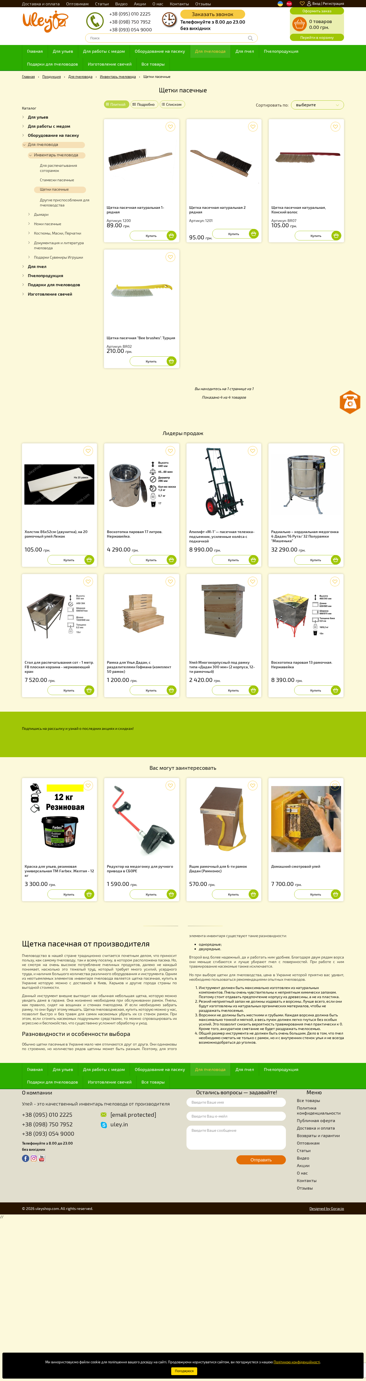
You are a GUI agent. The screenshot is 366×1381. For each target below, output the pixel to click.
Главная (35, 51)
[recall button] (350, 402)
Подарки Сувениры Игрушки (58, 257)
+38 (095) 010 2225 (130, 14)
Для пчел (245, 51)
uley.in (119, 1123)
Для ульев (63, 51)
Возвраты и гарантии (318, 1135)
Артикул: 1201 (217, 213)
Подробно (146, 104)
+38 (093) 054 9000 (130, 29)
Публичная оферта (316, 1120)
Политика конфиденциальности (319, 1110)
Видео (121, 3)
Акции (140, 3)
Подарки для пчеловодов (52, 63)
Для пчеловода (210, 51)
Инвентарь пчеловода (118, 76)
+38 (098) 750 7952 (130, 22)
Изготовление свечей (110, 63)
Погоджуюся (184, 1371)
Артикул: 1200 (135, 213)
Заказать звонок (212, 14)
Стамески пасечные (57, 180)
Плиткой (117, 104)
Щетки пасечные (54, 189)
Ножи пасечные (47, 224)
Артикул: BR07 (298, 213)
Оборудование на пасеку (160, 51)
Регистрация (333, 3)
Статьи (102, 3)
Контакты (179, 3)
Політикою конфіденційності (297, 1362)
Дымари (41, 214)
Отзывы (203, 3)
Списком (173, 104)
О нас (157, 3)
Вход (316, 3)
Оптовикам (77, 3)
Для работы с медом (104, 51)
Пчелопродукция (281, 51)
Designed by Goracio (326, 1208)
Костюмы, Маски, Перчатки (57, 233)
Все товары (153, 63)
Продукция (51, 76)
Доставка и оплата (41, 3)
